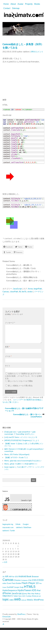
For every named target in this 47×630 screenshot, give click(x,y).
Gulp (21, 587)
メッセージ (10, 323)
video (11, 600)
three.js (35, 596)
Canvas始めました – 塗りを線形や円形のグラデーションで (24, 409)
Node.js (37, 594)
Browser (35, 577)
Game (4, 587)
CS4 (29, 580)
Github (18, 524)
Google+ (26, 524)
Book (29, 576)
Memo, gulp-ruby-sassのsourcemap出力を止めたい (23, 461)
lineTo (24, 291)
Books (37, 4)
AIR (6, 576)
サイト (7, 366)
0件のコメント (37, 52)
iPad (38, 590)
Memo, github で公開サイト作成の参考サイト (21, 464)
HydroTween (24, 590)
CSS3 (40, 580)
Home (6, 4)
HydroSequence (10, 590)
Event (9, 583)
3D (4, 576)
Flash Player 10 (30, 583)
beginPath (38, 289)
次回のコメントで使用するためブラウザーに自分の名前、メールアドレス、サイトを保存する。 (23, 376)
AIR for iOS (13, 577)
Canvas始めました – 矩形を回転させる (21, 277)
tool (39, 596)
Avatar (20, 4)
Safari (16, 596)
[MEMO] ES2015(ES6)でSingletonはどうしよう (21, 440)
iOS (34, 590)
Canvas (6, 291)
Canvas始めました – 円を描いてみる (21, 268)
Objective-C (8, 596)
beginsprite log (8, 524)
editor (4, 583)
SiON (23, 596)
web (17, 599)
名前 (7, 347)
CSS (34, 580)
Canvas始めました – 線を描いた (19, 265)
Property (29, 4)
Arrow (30, 289)
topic (6, 599)
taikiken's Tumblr (9, 531)
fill (20, 291)
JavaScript (17, 289)
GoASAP (10, 587)
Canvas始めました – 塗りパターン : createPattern (27, 415)
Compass (24, 580)
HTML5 (29, 587)
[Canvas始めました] (17, 510)
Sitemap (15, 8)
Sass (20, 596)
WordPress (39, 600)
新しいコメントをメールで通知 (20, 381)
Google (16, 587)
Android (22, 576)
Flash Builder (16, 583)
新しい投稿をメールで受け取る (20, 386)
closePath (14, 291)
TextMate (29, 596)
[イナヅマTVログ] (23, 17)
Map (32, 593)
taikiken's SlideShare (23, 527)
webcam (23, 600)
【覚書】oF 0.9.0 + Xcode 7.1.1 (16, 457)
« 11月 (5, 562)
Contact (6, 8)
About (13, 4)
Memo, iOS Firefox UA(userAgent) (16, 454)
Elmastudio (7, 617)
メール (8, 356)
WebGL (30, 600)
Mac (29, 594)
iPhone (7, 593)
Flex (40, 583)
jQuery (24, 594)
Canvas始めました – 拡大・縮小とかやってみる (25, 281)
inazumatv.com (8, 527)
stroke (29, 291)
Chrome (17, 580)
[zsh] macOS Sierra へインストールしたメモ (20, 437)
